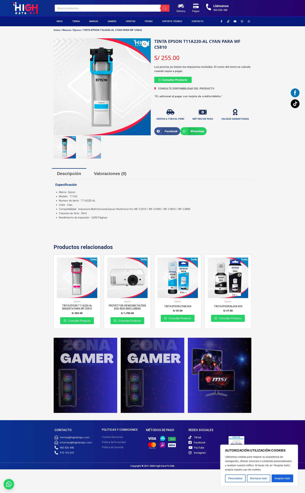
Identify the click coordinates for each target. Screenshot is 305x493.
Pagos (195, 11)
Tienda (76, 21)
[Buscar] (165, 8)
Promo (149, 21)
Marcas (93, 21)
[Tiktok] (228, 21)
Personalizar (235, 478)
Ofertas (130, 21)
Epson (77, 30)
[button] (145, 44)
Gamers (112, 21)
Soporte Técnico (172, 21)
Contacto (198, 21)
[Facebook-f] (221, 21)
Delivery (181, 11)
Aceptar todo (282, 478)
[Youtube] (235, 21)
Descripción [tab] (69, 173)
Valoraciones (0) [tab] (110, 173)
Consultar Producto (174, 80)
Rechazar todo (258, 478)
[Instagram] (242, 21)
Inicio (60, 21)
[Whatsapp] (248, 21)
